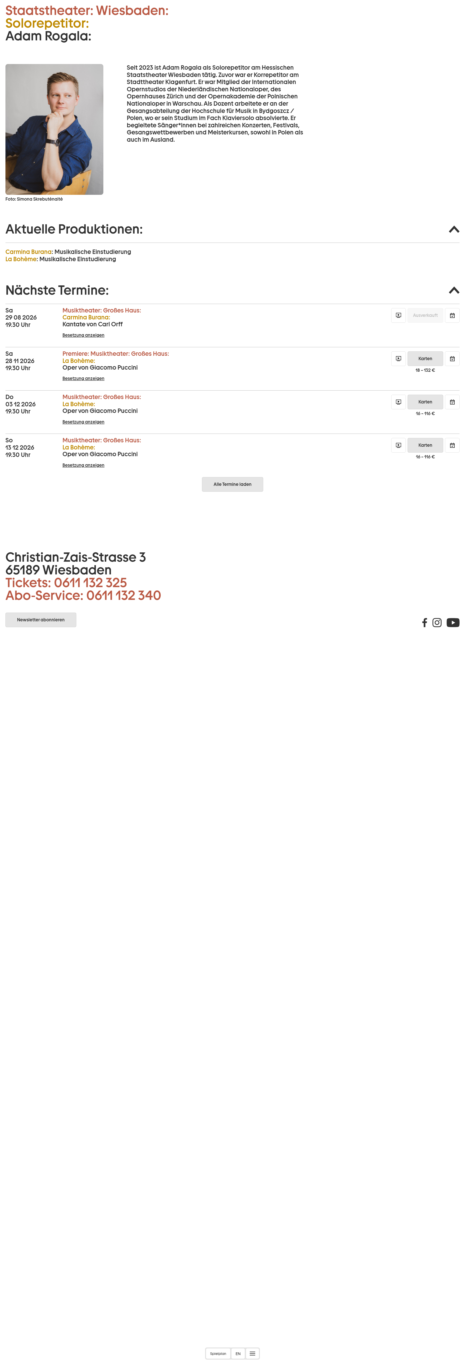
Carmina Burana (28, 251)
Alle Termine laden (233, 484)
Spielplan (218, 1353)
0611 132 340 (123, 595)
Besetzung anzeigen (83, 335)
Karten (425, 358)
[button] (232, 229)
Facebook (424, 622)
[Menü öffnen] (252, 1353)
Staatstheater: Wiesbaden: (87, 10)
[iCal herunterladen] (452, 315)
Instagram (437, 622)
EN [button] (238, 1354)
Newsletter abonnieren (41, 619)
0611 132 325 (90, 582)
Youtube (453, 622)
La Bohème (21, 259)
